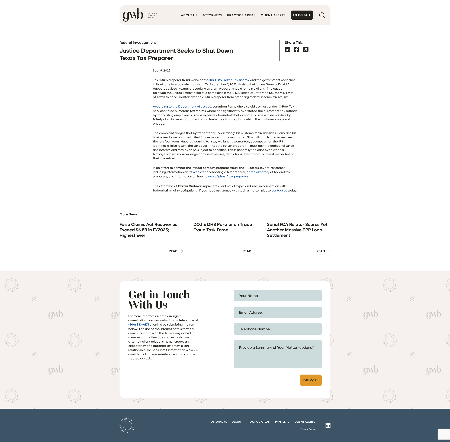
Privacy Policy (307, 429)
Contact (302, 15)
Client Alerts (273, 15)
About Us (189, 15)
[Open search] (322, 15)
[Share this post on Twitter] (305, 49)
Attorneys (212, 15)
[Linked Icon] (328, 425)
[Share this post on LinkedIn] (287, 49)
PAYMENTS (282, 421)
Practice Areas (241, 15)
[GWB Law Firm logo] (140, 15)
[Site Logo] (127, 425)
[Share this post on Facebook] (296, 49)
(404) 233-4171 (138, 324)
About (236, 421)
